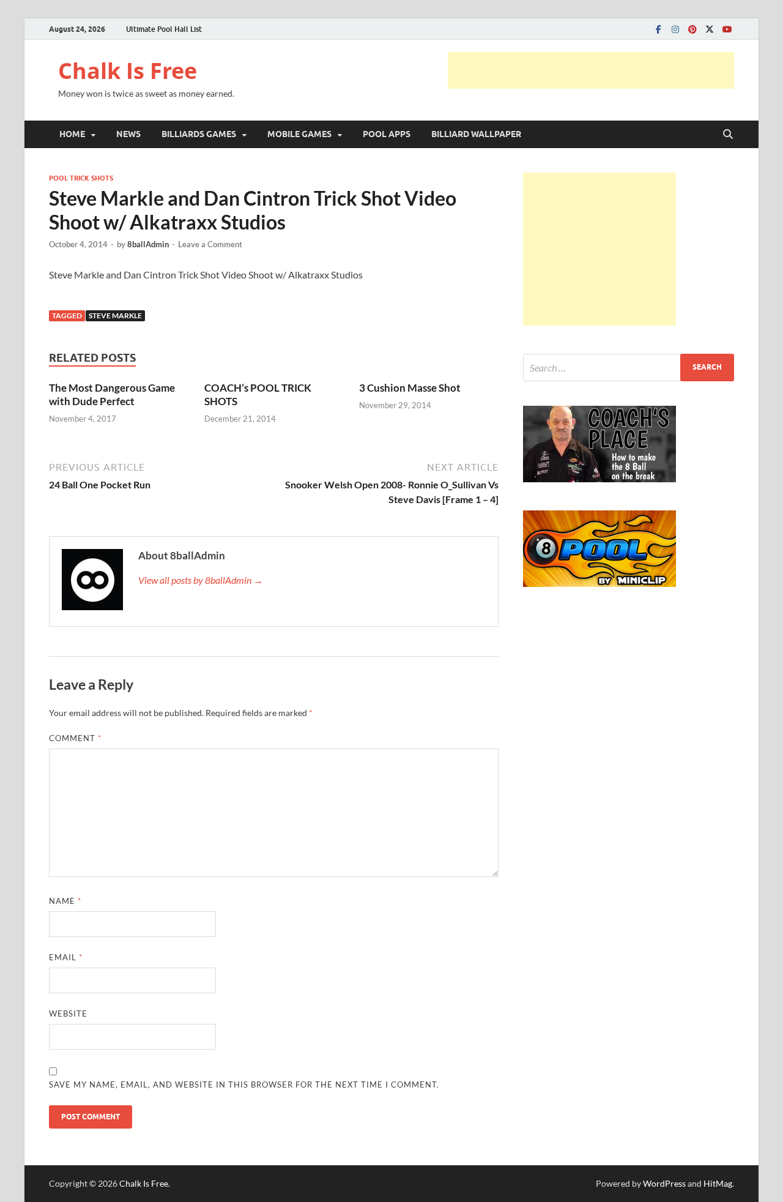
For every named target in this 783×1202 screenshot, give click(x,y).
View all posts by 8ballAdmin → (200, 580)
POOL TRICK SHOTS (81, 178)
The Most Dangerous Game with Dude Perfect (112, 394)
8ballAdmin (148, 244)
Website (68, 1013)
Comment (75, 738)
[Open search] (728, 135)
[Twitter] (709, 29)
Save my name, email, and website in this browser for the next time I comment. (244, 1084)
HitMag (717, 1183)
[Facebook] (658, 29)
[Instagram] (675, 29)
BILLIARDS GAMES (198, 134)
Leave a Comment (210, 244)
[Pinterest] (692, 29)
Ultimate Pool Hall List (164, 29)
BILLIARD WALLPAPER (476, 134)
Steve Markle (115, 315)
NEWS (128, 134)
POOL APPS (386, 134)
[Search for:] (628, 367)
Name (65, 901)
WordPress (664, 1183)
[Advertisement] (591, 70)
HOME (72, 134)
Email (66, 957)
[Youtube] (726, 29)
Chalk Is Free (127, 71)
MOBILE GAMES (299, 134)
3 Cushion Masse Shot (410, 387)
